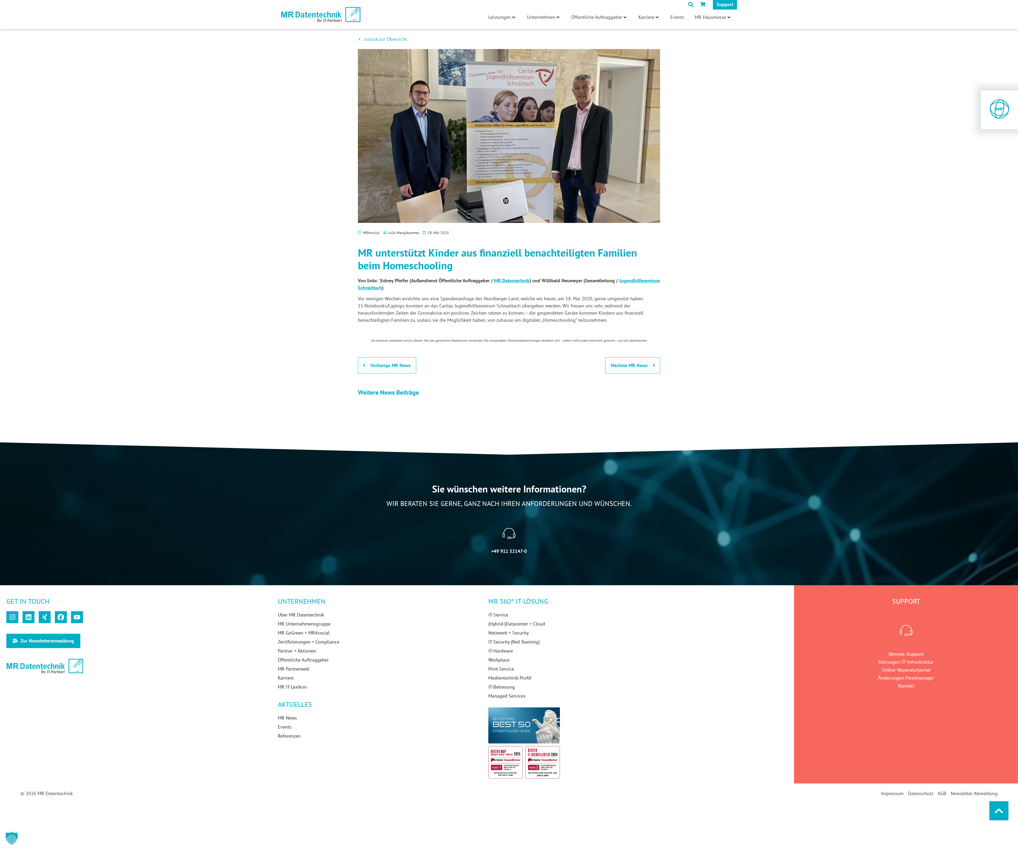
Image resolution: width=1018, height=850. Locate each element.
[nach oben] (998, 810)
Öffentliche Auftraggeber (596, 17)
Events (677, 17)
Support (725, 4)
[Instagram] (12, 617)
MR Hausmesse (710, 17)
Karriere (646, 17)
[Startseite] (321, 15)
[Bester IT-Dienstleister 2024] (542, 762)
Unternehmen (541, 17)
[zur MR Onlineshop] (703, 4)
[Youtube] (77, 617)
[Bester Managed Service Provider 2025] (505, 762)
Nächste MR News (629, 365)
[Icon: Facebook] (61, 617)
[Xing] (45, 617)
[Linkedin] (28, 617)
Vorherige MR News (390, 365)
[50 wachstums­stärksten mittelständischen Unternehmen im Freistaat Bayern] (524, 725)
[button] (11, 838)
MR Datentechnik (511, 281)
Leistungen (499, 17)
